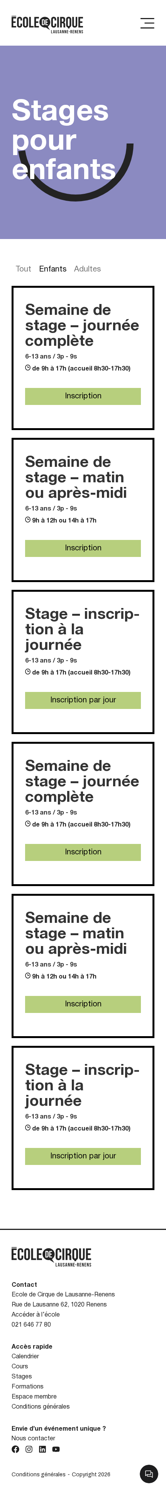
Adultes (87, 269)
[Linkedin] (42, 1449)
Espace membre (34, 1397)
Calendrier (25, 1356)
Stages (22, 1377)
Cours (20, 1367)
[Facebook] (15, 1449)
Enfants (52, 269)
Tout (23, 269)
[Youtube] (56, 1449)
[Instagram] (29, 1449)
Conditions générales (41, 1407)
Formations (28, 1387)
